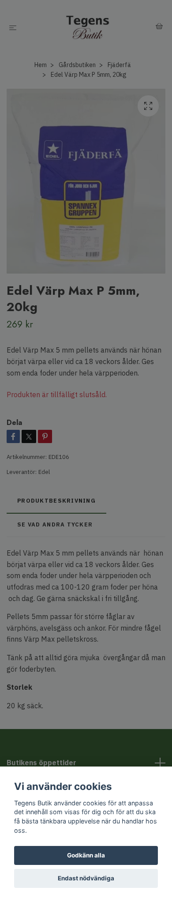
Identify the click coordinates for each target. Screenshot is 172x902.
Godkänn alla (86, 855)
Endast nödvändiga (86, 878)
